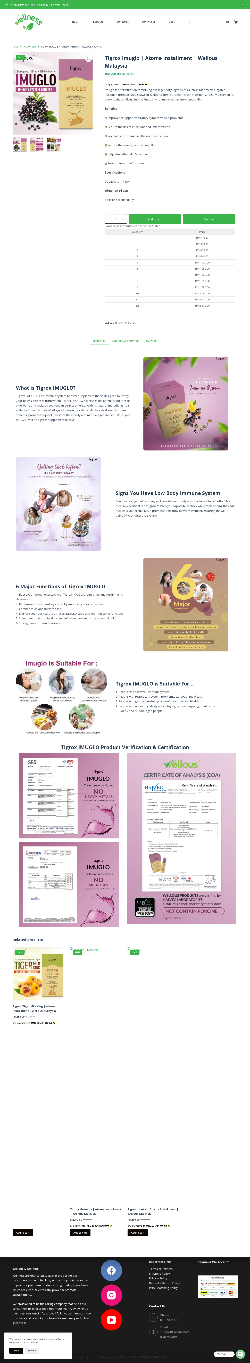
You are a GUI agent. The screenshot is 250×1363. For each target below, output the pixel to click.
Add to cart (155, 219)
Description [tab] (99, 341)
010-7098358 (169, 1320)
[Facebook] (111, 1270)
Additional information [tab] (125, 341)
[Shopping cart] (236, 22)
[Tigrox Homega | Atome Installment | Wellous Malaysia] (96, 1075)
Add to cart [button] (23, 1232)
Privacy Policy (158, 1278)
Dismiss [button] (242, 4)
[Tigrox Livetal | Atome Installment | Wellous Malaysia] (154, 1075)
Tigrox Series (127, 322)
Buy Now (209, 219)
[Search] (189, 22)
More (172, 21)
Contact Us (148, 21)
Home (75, 21)
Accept (16, 1350)
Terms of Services (161, 1269)
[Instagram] (111, 1295)
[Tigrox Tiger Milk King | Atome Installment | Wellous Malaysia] (39, 973)
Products (97, 21)
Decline (32, 1350)
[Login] (227, 22)
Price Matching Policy (163, 1288)
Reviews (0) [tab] (151, 341)
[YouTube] (111, 1319)
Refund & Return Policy (164, 1283)
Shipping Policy (159, 1273)
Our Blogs (122, 21)
